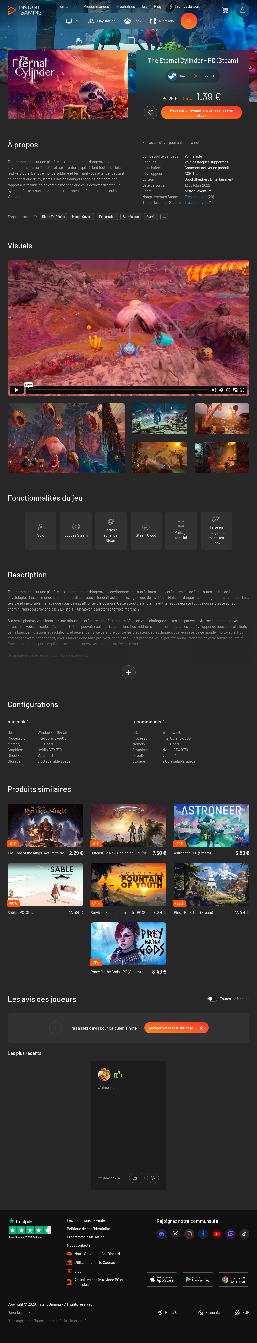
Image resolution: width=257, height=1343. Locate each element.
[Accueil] (24, 10)
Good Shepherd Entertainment (209, 179)
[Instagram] (189, 1234)
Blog (157, 6)
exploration (107, 217)
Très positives (196, 196)
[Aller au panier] (225, 10)
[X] (175, 1234)
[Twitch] (231, 1234)
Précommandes (96, 6)
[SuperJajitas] (104, 1074)
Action (190, 191)
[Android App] (198, 1279)
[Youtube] (217, 1234)
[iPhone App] (162, 1279)
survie (150, 217)
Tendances (67, 6)
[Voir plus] (128, 1122)
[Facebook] (203, 1234)
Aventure (204, 191)
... (164, 217)
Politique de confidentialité (88, 1228)
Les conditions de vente (86, 1220)
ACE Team (193, 173)
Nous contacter (79, 1245)
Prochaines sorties (131, 6)
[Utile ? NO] (153, 1178)
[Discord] (162, 1234)
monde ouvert (82, 217)
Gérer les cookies (21, 1312)
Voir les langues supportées (206, 162)
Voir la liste (193, 156)
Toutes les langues (234, 998)
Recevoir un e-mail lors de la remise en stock (201, 112)
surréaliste (131, 217)
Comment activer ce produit (207, 167)
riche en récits (53, 217)
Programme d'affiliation (85, 1237)
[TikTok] (244, 1234)
